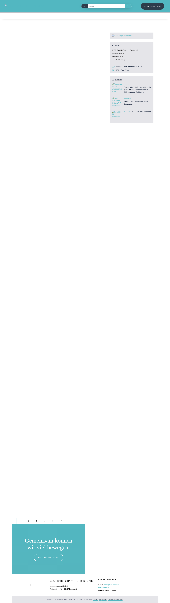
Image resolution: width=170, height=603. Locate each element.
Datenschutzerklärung (115, 599)
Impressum (103, 599)
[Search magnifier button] (128, 6)
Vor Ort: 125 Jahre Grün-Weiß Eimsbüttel (136, 102)
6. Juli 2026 (127, 98)
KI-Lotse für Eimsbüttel (141, 112)
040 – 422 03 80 (122, 70)
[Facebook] (161, 16)
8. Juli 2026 (127, 84)
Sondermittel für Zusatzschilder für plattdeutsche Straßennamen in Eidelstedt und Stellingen (137, 89)
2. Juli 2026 (127, 111)
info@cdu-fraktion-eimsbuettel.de (129, 66)
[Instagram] (156, 16)
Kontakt (95, 599)
